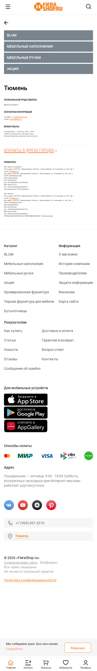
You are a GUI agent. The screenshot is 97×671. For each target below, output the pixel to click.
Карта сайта (69, 301)
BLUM (11, 35)
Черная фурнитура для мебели (29, 301)
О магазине (68, 254)
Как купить (13, 331)
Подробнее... (15, 649)
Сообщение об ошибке (22, 369)
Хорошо (78, 648)
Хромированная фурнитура (26, 292)
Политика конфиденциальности (30, 580)
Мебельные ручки (24, 58)
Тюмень (22, 536)
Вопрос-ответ (53, 350)
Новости (11, 350)
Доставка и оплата (57, 331)
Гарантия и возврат (58, 340)
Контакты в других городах (29, 150)
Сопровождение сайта (20, 562)
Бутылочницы (15, 311)
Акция (13, 69)
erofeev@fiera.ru (15, 119)
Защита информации (76, 283)
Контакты (50, 359)
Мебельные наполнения (30, 46)
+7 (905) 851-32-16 (19, 117)
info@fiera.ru (14, 171)
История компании (74, 264)
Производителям (73, 273)
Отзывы (10, 359)
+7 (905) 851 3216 (30, 523)
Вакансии (67, 292)
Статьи (10, 340)
